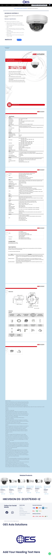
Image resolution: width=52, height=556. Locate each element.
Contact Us (20, 5)
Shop (7, 5)
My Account (27, 5)
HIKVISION (25, 8)
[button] (49, 553)
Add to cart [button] (3, 493)
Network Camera (20, 8)
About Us (13, 5)
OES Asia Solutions (15, 524)
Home (2, 5)
